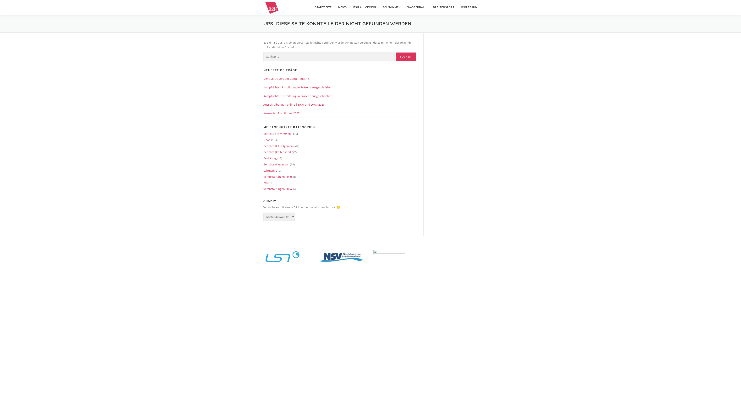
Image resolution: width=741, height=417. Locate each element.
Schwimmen (392, 7)
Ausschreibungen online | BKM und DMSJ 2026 (294, 104)
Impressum (469, 7)
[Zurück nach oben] (725, 278)
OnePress (390, 287)
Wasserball (416, 7)
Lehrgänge (270, 170)
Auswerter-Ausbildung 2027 (281, 113)
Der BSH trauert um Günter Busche (286, 79)
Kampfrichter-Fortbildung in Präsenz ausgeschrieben (297, 87)
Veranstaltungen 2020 (277, 177)
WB (265, 183)
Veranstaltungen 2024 (277, 189)
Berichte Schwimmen (277, 134)
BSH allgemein (364, 7)
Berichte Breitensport (277, 152)
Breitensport (443, 7)
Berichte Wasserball (276, 164)
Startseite (323, 7)
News (342, 7)
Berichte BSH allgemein (278, 146)
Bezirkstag (270, 158)
